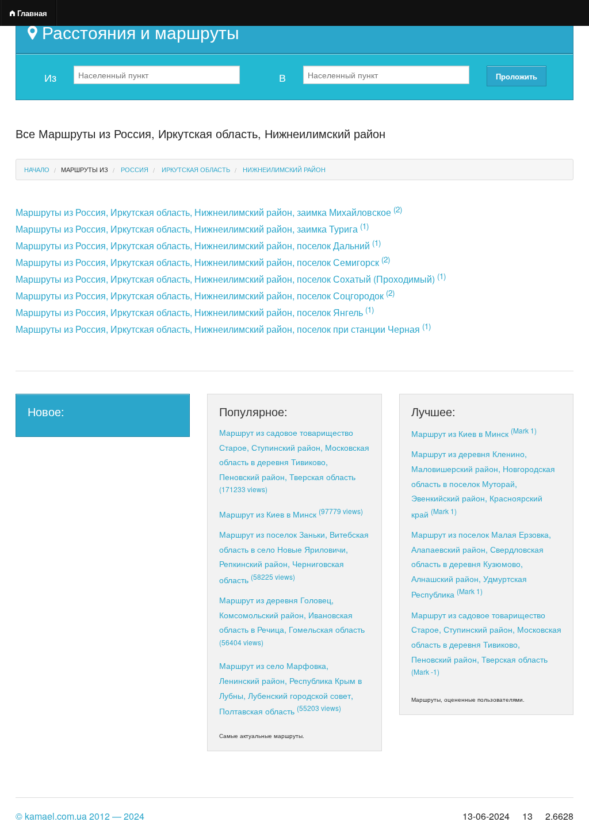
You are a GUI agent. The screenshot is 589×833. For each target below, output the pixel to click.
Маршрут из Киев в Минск (291, 514)
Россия (134, 169)
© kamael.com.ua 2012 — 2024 (80, 816)
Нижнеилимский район (284, 169)
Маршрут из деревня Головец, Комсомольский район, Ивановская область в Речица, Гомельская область (292, 620)
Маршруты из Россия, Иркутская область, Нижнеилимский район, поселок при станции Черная (223, 329)
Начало (36, 169)
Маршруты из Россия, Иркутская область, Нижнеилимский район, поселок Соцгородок (205, 295)
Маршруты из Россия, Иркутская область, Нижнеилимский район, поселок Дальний (198, 245)
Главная (31, 12)
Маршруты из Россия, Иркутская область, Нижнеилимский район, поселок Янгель (195, 312)
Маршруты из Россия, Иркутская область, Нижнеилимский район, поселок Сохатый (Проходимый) (231, 279)
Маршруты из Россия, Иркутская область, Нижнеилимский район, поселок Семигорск (203, 262)
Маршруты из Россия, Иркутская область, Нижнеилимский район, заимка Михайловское (209, 212)
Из (50, 77)
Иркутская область (196, 169)
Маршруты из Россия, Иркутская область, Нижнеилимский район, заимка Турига (192, 228)
